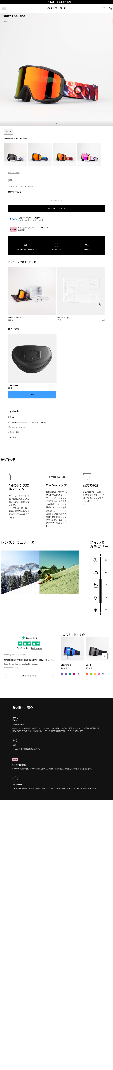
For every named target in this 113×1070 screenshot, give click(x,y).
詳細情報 (21, 230)
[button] (104, 656)
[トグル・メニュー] (4, 8)
